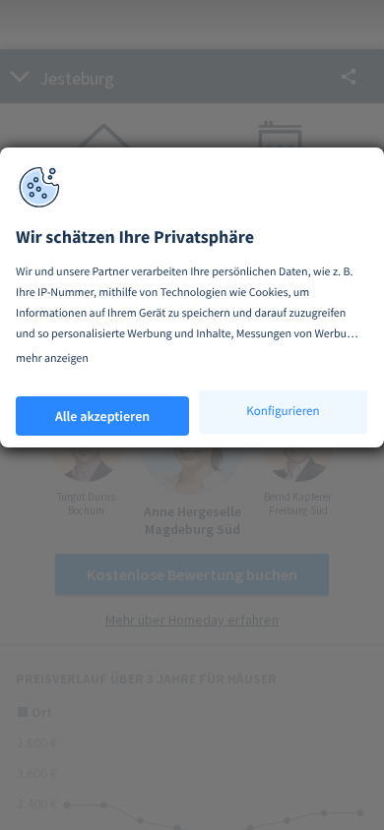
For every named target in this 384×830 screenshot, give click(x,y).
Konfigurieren (282, 410)
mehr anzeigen (52, 358)
